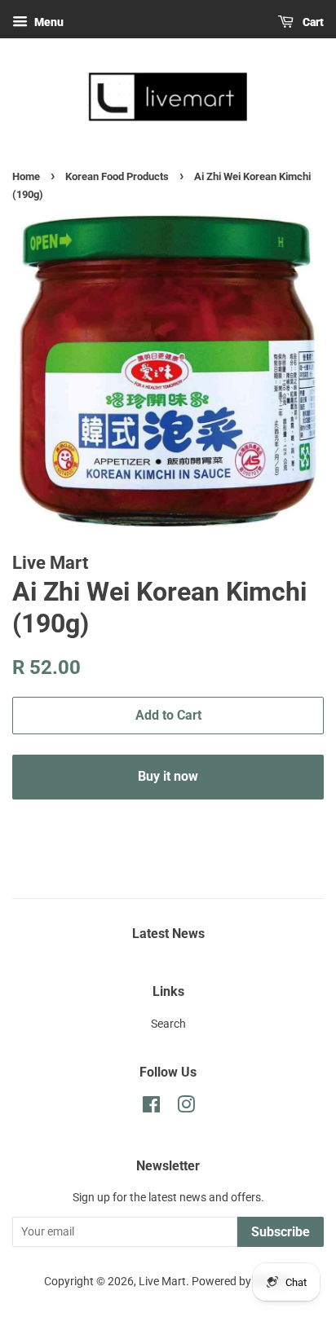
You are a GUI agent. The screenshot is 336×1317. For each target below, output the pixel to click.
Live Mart (162, 1281)
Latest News (168, 933)
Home (26, 176)
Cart (312, 22)
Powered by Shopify (242, 1281)
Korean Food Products (117, 176)
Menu (48, 22)
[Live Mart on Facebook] (151, 1108)
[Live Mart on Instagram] (186, 1108)
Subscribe (280, 1232)
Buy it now (168, 776)
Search (168, 1024)
